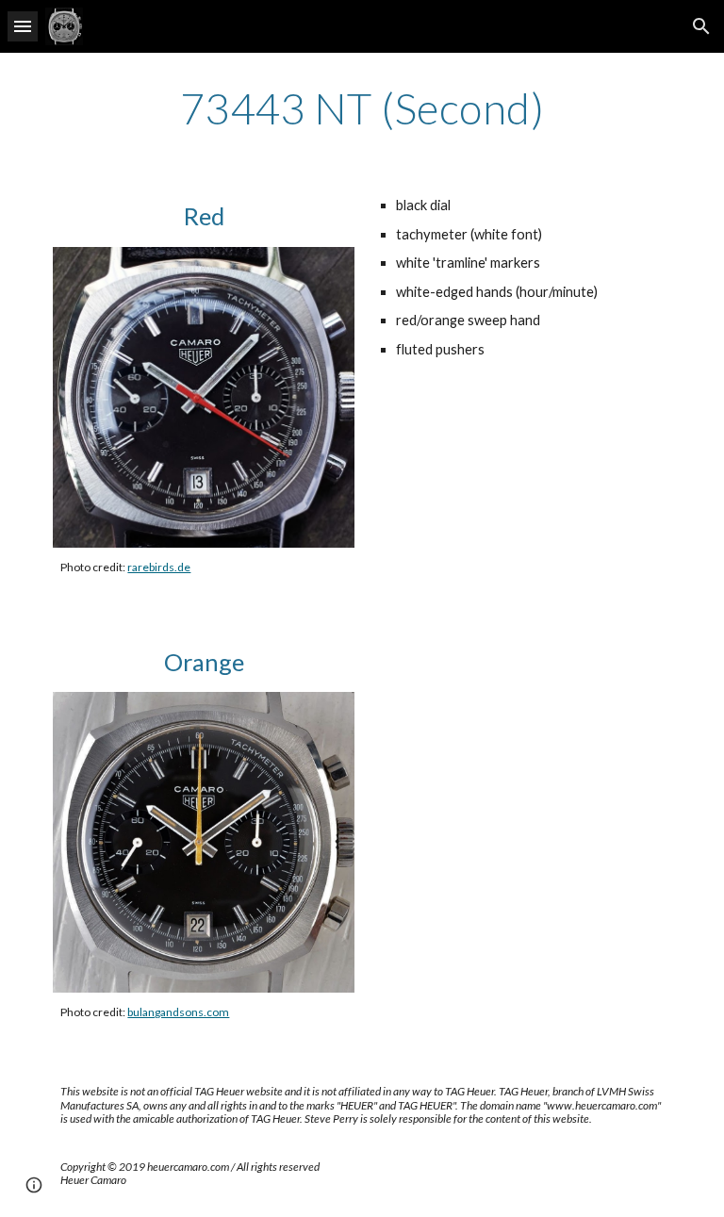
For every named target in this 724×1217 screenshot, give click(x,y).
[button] (22, 26)
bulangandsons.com (178, 1012)
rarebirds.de (158, 567)
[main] (361, 108)
